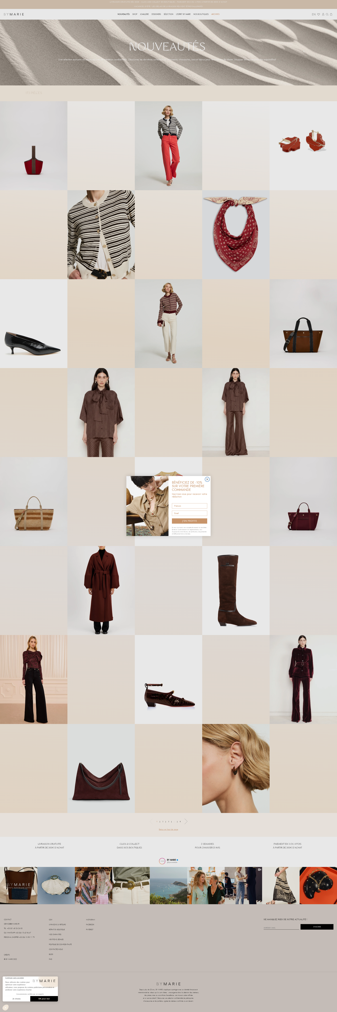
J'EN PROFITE (189, 520)
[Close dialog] (207, 479)
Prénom (176, 500)
